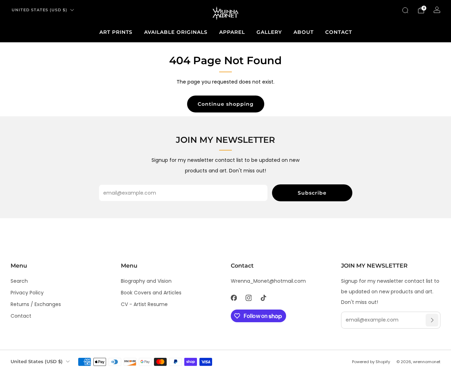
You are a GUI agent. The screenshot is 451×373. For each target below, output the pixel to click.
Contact (338, 32)
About (304, 32)
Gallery (269, 32)
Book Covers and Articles (151, 292)
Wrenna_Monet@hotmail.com (268, 281)
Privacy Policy (27, 292)
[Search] (405, 10)
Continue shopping (226, 104)
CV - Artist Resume (144, 304)
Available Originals (176, 32)
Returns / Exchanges (36, 304)
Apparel (232, 32)
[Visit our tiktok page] (263, 298)
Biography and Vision (146, 281)
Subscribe (312, 193)
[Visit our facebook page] (233, 298)
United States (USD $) (39, 9)
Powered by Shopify (371, 362)
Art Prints (115, 32)
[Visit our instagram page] (248, 298)
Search (19, 281)
